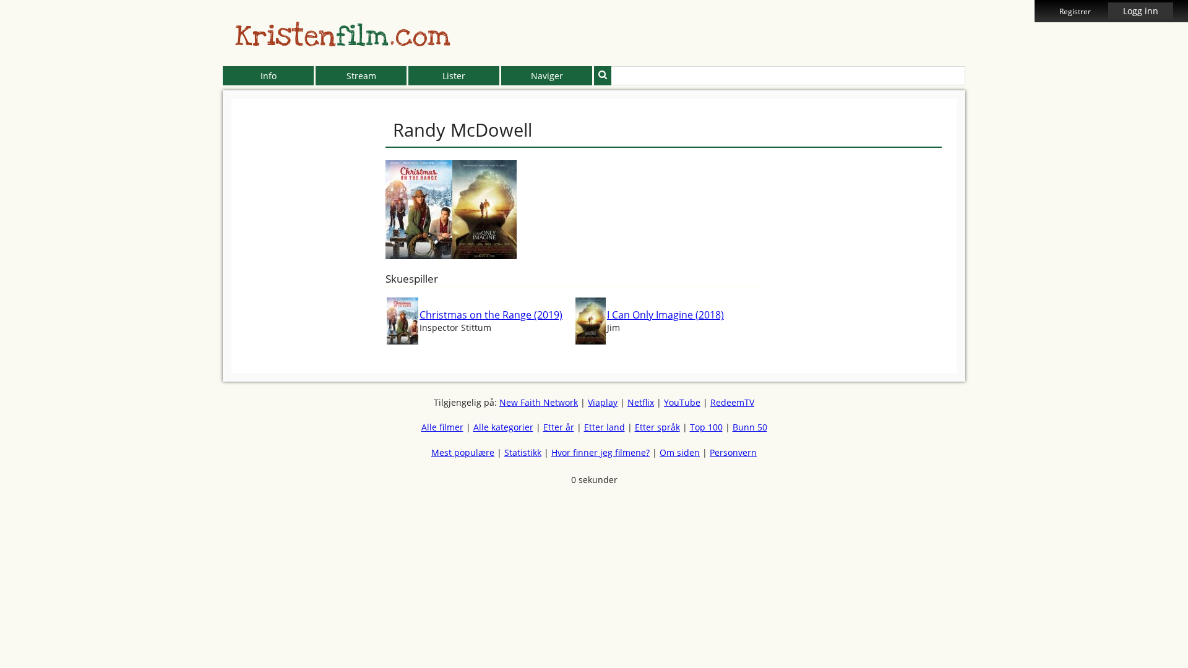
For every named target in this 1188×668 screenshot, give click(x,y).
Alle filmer (442, 427)
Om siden (680, 452)
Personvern (733, 452)
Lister (453, 76)
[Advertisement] (166, 284)
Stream (361, 76)
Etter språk (657, 427)
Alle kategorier (503, 427)
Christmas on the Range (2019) (491, 315)
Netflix (640, 402)
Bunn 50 (750, 427)
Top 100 (706, 427)
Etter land (604, 427)
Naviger (547, 76)
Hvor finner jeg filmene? (600, 452)
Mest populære (462, 452)
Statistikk (522, 452)
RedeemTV (732, 402)
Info (268, 76)
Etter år (558, 427)
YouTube (682, 402)
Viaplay (603, 402)
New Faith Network (538, 402)
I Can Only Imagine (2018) (665, 315)
